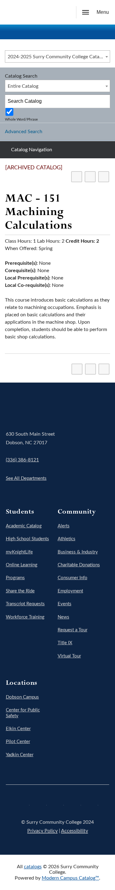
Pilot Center (18, 741)
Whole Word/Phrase (21, 119)
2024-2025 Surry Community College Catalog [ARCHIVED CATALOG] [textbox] (59, 56)
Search (64, 13)
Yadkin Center (19, 755)
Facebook (23, 803)
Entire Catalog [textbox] (23, 86)
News (63, 617)
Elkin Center (18, 728)
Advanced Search (23, 131)
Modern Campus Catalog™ (70, 878)
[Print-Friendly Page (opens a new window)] (90, 176)
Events (64, 604)
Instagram (58, 803)
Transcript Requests (25, 604)
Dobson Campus (22, 697)
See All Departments (26, 478)
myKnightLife (19, 552)
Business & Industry (78, 552)
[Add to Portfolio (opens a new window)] (76, 176)
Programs (15, 578)
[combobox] (57, 56)
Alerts (64, 526)
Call (50, 12)
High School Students (27, 539)
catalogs (33, 866)
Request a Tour (72, 630)
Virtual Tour (69, 656)
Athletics (66, 539)
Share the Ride (20, 591)
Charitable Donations (79, 565)
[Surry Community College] (14, 12)
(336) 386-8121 (22, 459)
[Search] (103, 101)
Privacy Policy (42, 830)
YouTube (75, 803)
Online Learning (21, 565)
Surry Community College (25, 408)
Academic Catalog (24, 526)
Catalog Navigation (31, 149)
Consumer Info (72, 578)
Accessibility (74, 830)
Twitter (40, 803)
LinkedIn (92, 803)
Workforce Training (25, 617)
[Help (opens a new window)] (103, 176)
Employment (70, 591)
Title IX (65, 643)
